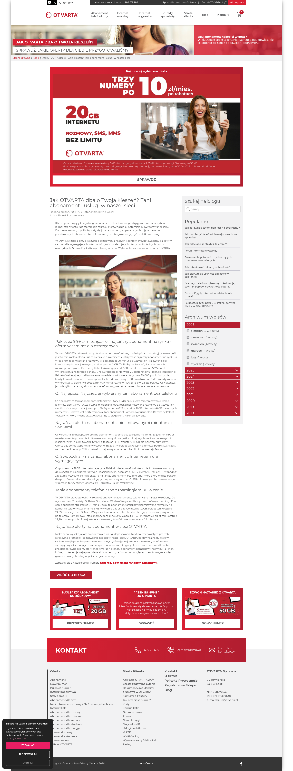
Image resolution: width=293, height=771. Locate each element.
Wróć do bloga (71, 575)
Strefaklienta (188, 15)
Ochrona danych (133, 712)
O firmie (171, 676)
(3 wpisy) (203, 364)
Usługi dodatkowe (134, 728)
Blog (205, 14)
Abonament (58, 679)
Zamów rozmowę (189, 650)
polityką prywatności (16, 738)
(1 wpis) (199, 357)
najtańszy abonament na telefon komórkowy (128, 562)
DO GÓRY (145, 763)
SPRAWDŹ (146, 180)
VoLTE (127, 732)
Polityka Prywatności (181, 681)
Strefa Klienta (133, 671)
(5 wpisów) (205, 330)
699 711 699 (131, 2)
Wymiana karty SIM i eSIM (139, 740)
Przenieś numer (60, 688)
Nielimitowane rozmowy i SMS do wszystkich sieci (82, 704)
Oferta (55, 671)
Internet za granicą (145, 15)
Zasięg (127, 744)
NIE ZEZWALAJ (28, 754)
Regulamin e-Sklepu (180, 685)
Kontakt (223, 14)
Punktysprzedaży (168, 15)
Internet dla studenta (63, 736)
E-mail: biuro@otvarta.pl (222, 700)
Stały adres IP (58, 696)
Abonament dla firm (63, 700)
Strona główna (21, 58)
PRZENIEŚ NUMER (80, 623)
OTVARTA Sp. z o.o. (222, 671)
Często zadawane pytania (139, 683)
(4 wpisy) (204, 337)
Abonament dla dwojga (65, 728)
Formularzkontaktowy (226, 650)
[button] (239, 14)
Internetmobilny (123, 15)
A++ (70, 2)
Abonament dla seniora (65, 720)
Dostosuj (28, 762)
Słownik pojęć (132, 720)
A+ (65, 2)
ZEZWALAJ (27, 745)
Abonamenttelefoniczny (99, 15)
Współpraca (237, 2)
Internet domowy (61, 732)
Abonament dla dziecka (65, 716)
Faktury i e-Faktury (135, 696)
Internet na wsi (59, 740)
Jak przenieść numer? (137, 700)
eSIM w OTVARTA (61, 744)
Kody (126, 704)
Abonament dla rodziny (65, 712)
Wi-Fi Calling (131, 736)
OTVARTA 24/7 (214, 2)
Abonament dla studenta (66, 724)
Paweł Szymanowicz (71, 215)
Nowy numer (58, 683)
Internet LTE (58, 708)
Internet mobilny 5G (63, 691)
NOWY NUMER (213, 623)
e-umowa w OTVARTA (137, 691)
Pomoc (127, 716)
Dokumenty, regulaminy (138, 688)
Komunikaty (131, 708)
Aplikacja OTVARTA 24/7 (138, 679)
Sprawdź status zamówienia (179, 2)
